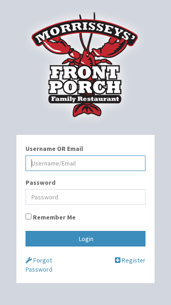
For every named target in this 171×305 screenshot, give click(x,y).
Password (41, 182)
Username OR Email (54, 148)
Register (132, 260)
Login (85, 239)
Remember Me (53, 217)
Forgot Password (39, 264)
